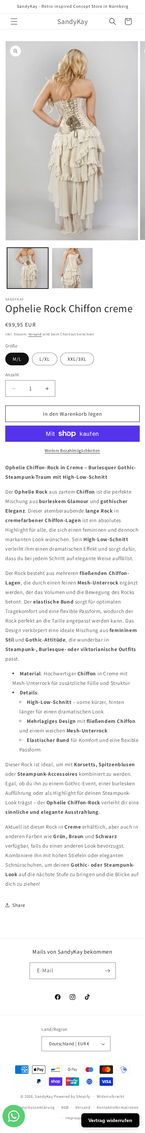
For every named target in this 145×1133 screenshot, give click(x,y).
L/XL (44, 359)
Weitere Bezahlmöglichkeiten (72, 450)
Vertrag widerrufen (110, 1120)
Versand (35, 334)
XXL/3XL (77, 359)
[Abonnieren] (107, 970)
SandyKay (44, 1096)
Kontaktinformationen (117, 1107)
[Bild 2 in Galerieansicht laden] (72, 268)
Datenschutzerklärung (34, 1107)
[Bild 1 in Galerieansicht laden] (27, 268)
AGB (65, 1107)
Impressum (75, 1117)
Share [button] (18, 905)
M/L (17, 359)
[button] (14, 21)
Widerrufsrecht (111, 1096)
